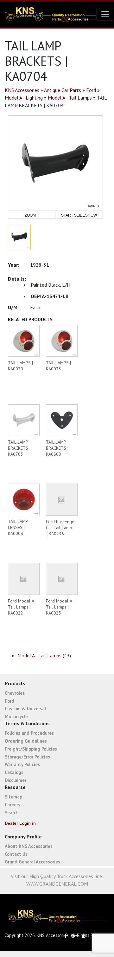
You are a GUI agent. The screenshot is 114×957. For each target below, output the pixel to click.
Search (12, 813)
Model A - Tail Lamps (70, 97)
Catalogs (14, 772)
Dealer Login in (20, 823)
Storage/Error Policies (27, 757)
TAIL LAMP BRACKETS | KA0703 (19, 448)
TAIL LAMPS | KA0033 (58, 366)
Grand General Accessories (32, 862)
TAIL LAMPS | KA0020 (20, 366)
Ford (91, 90)
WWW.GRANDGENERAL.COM (57, 884)
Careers (12, 805)
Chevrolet (15, 693)
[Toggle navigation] (105, 14)
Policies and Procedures (29, 733)
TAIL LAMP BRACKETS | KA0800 (57, 448)
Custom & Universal (25, 709)
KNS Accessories (22, 90)
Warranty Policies (22, 764)
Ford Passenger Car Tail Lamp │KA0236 (61, 528)
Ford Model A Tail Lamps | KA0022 (21, 607)
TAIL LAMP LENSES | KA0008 (18, 527)
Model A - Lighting (24, 97)
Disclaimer (15, 780)
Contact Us (16, 854)
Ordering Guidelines (26, 741)
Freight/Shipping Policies (31, 749)
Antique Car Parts (62, 90)
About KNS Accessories (29, 846)
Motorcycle (16, 716)
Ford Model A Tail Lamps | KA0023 (59, 607)
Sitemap (13, 797)
